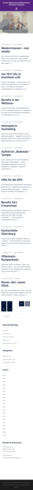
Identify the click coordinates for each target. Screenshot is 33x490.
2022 (4, 388)
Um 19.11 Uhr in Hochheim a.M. (11, 75)
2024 (4, 382)
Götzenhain (6, 334)
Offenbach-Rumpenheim (10, 258)
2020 (4, 394)
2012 (4, 419)
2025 (4, 378)
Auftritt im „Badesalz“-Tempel (15, 153)
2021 (4, 391)
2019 (4, 397)
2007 (4, 435)
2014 (4, 413)
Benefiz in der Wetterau (10, 101)
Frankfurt (5, 330)
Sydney (16, 487)
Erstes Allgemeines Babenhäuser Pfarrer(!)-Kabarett (16, 4)
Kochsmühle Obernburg (9, 232)
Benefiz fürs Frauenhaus (9, 204)
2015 (4, 410)
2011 (4, 422)
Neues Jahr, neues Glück (13, 284)
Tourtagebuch (18, 44)
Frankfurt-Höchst (8, 337)
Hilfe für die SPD (11, 179)
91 (4, 309)
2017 (4, 404)
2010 (4, 426)
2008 (4, 432)
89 (21, 304)
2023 (4, 385)
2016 (4, 407)
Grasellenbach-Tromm (10, 343)
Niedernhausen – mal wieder (15, 49)
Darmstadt (6, 340)
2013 (4, 416)
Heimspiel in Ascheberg (9, 127)
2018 (4, 400)
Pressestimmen (7, 359)
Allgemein (16, 278)
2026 (4, 375)
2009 (4, 429)
